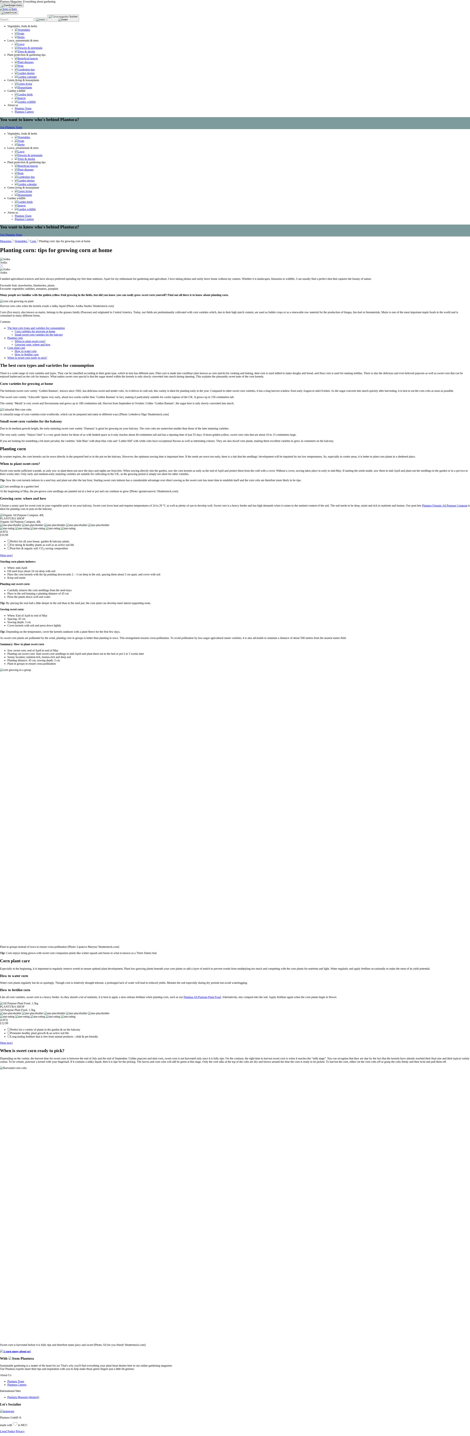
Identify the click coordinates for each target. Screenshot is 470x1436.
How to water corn (26, 351)
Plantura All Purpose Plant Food (202, 997)
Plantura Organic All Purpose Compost (444, 505)
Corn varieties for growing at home (35, 331)
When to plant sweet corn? (30, 341)
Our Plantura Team (11, 127)
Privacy (20, 1431)
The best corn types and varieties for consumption (36, 328)
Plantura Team (23, 108)
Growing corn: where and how (32, 344)
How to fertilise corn (27, 354)
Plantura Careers (24, 111)
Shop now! (6, 555)
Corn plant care (16, 347)
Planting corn (15, 337)
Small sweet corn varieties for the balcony (39, 334)
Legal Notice (7, 1431)
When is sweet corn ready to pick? (27, 357)
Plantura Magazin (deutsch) (23, 1397)
